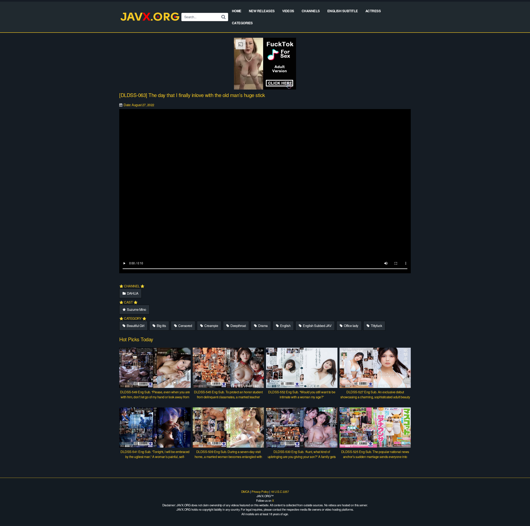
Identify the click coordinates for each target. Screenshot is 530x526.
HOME (236, 11)
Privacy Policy (260, 491)
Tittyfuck (376, 325)
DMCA (245, 491)
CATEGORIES (242, 23)
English (284, 325)
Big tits (161, 325)
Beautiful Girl (135, 325)
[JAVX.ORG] (150, 17)
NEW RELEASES (262, 11)
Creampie (211, 325)
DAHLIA (132, 293)
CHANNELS (311, 11)
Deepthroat (238, 325)
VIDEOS (288, 11)
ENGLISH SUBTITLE (342, 11)
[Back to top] (518, 513)
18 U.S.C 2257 (280, 491)
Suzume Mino (136, 309)
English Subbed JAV (317, 325)
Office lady (350, 325)
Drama (263, 325)
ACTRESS (373, 11)
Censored (185, 325)
